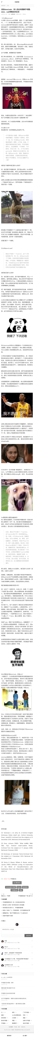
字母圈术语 (14, 890)
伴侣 (25, 1015)
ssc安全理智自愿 (17, 1015)
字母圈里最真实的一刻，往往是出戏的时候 (14, 902)
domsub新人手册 (10, 887)
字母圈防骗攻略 (19, 907)
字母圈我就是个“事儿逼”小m (25, 896)
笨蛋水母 (23, 1027)
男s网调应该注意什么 (8, 907)
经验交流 (3, 5)
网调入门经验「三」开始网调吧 (11, 910)
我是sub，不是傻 (5, 896)
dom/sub (9, 18)
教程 (21, 890)
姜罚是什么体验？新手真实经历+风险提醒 (13, 905)
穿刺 (14, 1012)
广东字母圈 (27, 1012)
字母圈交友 (13, 879)
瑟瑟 (3, 1015)
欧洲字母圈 (5, 1020)
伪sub (19, 887)
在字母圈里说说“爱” (25, 910)
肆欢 (19, 1027)
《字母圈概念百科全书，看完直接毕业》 (20, 29)
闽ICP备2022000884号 (24, 1029)
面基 (25, 1017)
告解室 (17, 2)
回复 (18, 942)
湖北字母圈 (27, 1023)
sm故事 (15, 1017)
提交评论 (28, 935)
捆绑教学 (15, 1023)
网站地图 (17, 1029)
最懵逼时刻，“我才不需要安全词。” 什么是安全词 (15, 913)
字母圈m (4, 1023)
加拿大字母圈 (27, 1020)
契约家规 (25, 887)
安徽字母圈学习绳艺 (8, 915)
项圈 (14, 1020)
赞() (17, 882)
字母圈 (15, 1027)
